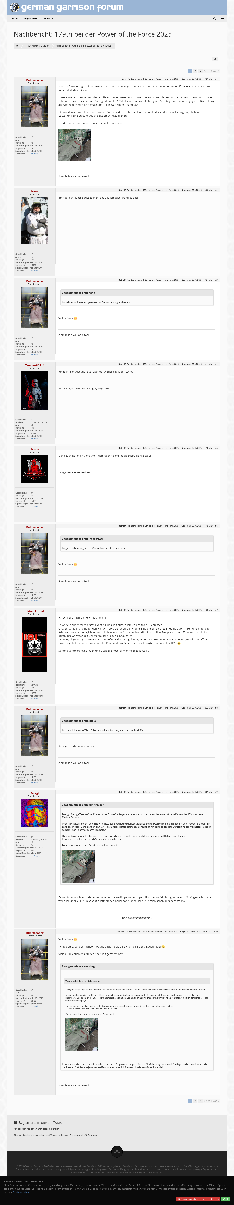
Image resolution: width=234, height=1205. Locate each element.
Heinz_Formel (35, 611)
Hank (34, 191)
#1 (216, 78)
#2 (216, 190)
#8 (216, 707)
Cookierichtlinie (21, 1192)
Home (14, 18)
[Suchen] (214, 18)
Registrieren (30, 18)
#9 (216, 792)
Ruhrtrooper (35, 80)
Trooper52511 (34, 365)
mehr (48, 18)
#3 (216, 279)
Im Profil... (35, 153)
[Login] (222, 18)
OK (227, 1199)
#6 (216, 525)
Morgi (35, 793)
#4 (216, 364)
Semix (35, 449)
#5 (216, 448)
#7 (216, 610)
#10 (216, 931)
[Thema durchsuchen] (215, 59)
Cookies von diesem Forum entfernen (199, 1199)
